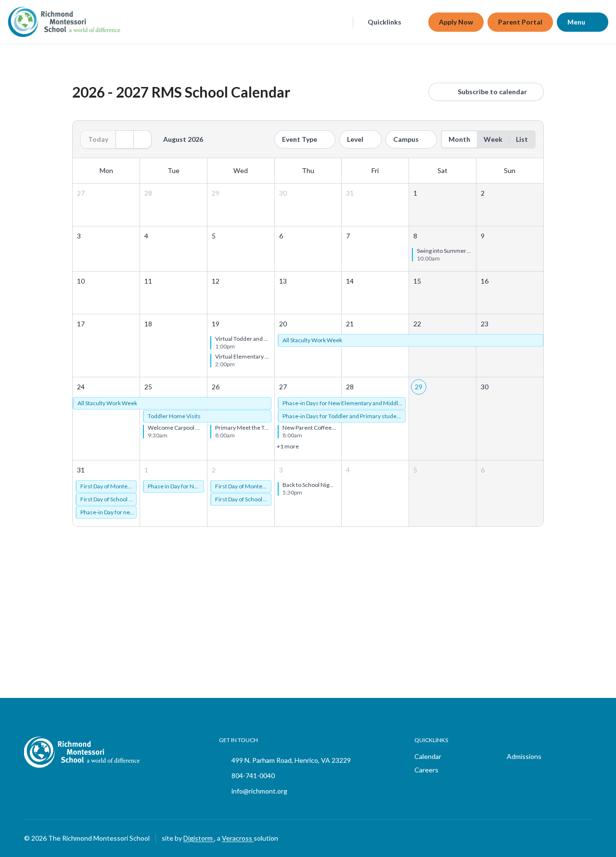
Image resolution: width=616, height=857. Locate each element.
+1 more (288, 446)
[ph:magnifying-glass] (339, 22)
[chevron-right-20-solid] (142, 139)
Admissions (524, 756)
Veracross (238, 838)
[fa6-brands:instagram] (560, 838)
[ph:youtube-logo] (585, 838)
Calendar (427, 756)
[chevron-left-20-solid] (125, 139)
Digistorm (198, 838)
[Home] (45, 22)
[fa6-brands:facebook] (536, 838)
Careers (426, 770)
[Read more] (536, 838)
